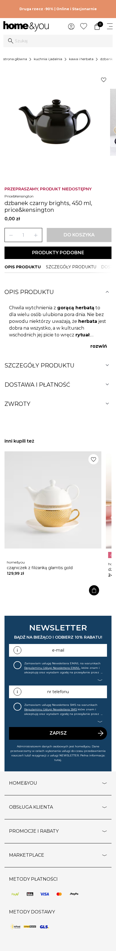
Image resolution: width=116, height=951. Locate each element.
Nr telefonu (58, 691)
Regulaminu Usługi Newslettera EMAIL (52, 668)
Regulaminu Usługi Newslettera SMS (50, 709)
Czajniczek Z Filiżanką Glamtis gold (40, 567)
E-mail (58, 650)
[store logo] (26, 26)
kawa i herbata (81, 59)
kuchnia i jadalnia (48, 59)
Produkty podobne (58, 252)
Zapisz (58, 733)
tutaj (57, 760)
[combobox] (58, 41)
